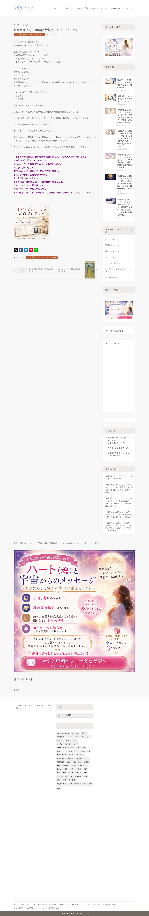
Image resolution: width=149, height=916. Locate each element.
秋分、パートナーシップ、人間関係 (69, 776)
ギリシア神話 (81, 747)
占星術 (86, 762)
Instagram (60, 736)
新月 (81, 765)
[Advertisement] (119, 379)
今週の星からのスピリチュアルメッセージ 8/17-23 (119, 477)
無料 (64, 772)
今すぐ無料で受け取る (114, 330)
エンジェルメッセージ (83, 736)
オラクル (60, 740)
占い (68, 762)
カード (75, 744)
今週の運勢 (60, 762)
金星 (64, 780)
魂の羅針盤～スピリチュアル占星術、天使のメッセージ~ (74, 784)
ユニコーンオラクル (113, 257)
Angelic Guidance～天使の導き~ (68, 733)
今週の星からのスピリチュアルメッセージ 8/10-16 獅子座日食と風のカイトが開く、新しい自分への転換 (119, 488)
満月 (85, 769)
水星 (71, 769)
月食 (65, 769)
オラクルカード (71, 740)
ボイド (71, 754)
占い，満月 (77, 762)
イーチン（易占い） (113, 263)
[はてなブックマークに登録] (26, 250)
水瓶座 (79, 769)
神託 (85, 772)
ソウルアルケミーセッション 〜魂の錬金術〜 (119, 454)
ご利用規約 (39, 705)
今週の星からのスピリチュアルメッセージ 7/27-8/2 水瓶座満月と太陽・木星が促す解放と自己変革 (119, 514)
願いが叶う (73, 780)
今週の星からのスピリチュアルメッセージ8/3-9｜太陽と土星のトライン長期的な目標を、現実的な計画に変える (119, 502)
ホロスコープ (85, 751)
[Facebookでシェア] (21, 250)
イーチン (70, 736)
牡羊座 (71, 772)
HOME (18, 25)
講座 (85, 776)
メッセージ (80, 754)
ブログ (25, 25)
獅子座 (79, 772)
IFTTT (84, 733)
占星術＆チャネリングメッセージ (32, 34)
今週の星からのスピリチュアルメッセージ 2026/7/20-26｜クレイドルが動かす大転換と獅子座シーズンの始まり (119, 527)
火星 (58, 772)
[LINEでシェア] (36, 250)
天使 (58, 765)
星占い (59, 769)
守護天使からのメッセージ (116, 245)
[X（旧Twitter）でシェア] (16, 250)
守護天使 (66, 765)
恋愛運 (74, 765)
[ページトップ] (144, 911)
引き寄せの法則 (111, 277)
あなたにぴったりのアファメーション (119, 270)
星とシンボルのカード (114, 251)
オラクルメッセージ (63, 744)
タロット (60, 751)
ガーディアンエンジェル (65, 747)
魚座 (58, 788)
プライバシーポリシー (23, 705)
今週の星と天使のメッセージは (78, 758)
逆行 (58, 780)
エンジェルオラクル (113, 239)
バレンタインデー (72, 751)
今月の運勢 (60, 758)
